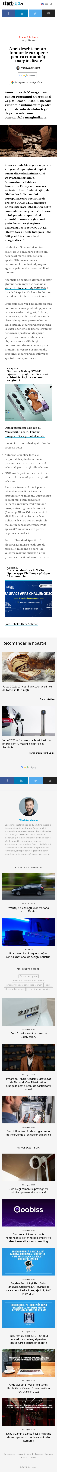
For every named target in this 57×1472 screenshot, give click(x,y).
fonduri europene (28, 976)
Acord (30, 1453)
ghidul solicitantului (14, 989)
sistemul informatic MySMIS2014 (25, 288)
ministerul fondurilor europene (28, 980)
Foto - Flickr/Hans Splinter (21, 623)
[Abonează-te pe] (27, 75)
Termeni (39, 1453)
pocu (48, 985)
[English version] (42, 4)
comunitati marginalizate (40, 989)
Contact (32, 1457)
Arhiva (24, 1457)
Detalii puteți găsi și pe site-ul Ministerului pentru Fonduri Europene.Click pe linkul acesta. (25, 432)
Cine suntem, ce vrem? (14, 1453)
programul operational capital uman (24, 985)
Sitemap (49, 1453)
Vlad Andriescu (30, 67)
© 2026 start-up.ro (28, 1467)
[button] (47, 4)
